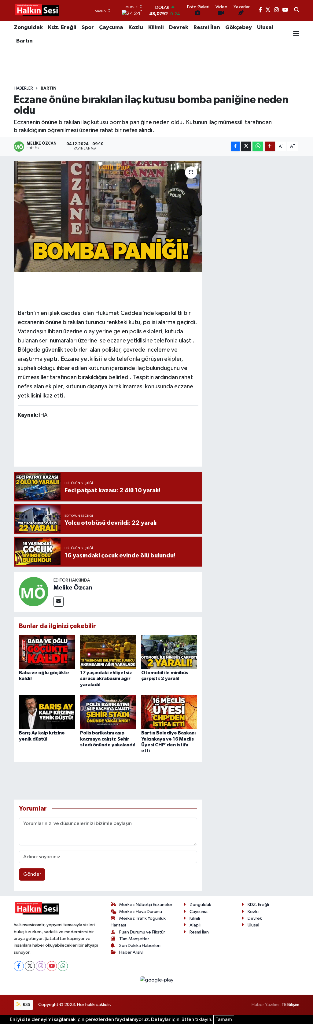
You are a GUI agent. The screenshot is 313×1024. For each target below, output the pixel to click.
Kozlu (135, 27)
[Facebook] (19, 966)
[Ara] (296, 10)
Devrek (178, 27)
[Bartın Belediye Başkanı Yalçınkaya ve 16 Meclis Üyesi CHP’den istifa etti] (169, 712)
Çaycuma (111, 27)
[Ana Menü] (296, 34)
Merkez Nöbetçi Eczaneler (145, 904)
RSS (26, 1004)
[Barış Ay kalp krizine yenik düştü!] (47, 712)
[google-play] (156, 980)
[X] (30, 966)
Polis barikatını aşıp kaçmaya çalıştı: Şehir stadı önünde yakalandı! (107, 738)
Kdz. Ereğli (62, 27)
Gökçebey (238, 27)
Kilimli (156, 27)
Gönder (32, 874)
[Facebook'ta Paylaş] (235, 147)
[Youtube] (52, 966)
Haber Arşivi (131, 952)
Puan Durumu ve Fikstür (142, 932)
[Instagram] (41, 966)
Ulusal (265, 27)
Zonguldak (28, 27)
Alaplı (195, 925)
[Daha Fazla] (270, 147)
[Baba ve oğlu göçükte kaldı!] (47, 651)
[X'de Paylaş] (246, 147)
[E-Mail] (58, 602)
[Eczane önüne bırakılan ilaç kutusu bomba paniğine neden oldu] (108, 216)
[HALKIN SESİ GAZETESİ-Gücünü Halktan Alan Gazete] (37, 10)
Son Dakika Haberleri (139, 945)
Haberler (23, 88)
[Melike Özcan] (33, 591)
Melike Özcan (72, 588)
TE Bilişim (290, 1004)
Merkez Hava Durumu (140, 911)
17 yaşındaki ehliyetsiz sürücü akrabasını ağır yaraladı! (106, 678)
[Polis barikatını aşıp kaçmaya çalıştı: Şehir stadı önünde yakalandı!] (108, 712)
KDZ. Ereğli (258, 904)
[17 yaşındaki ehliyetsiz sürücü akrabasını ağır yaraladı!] (108, 651)
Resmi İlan (206, 27)
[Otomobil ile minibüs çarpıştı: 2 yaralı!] (169, 651)
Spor (88, 27)
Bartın (24, 41)
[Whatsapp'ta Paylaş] (257, 147)
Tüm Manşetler (134, 939)
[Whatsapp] (63, 966)
